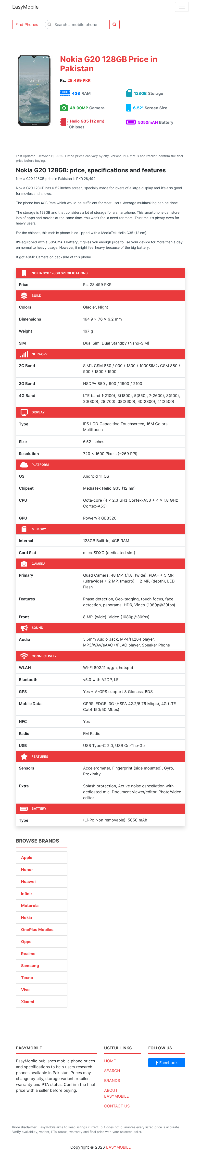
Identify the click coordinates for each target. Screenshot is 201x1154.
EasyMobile (25, 7)
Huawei (28, 881)
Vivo (25, 989)
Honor (27, 869)
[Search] (114, 24)
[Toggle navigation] (182, 7)
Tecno (27, 977)
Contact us (117, 1106)
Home (110, 1060)
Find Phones (26, 24)
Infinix (27, 893)
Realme (28, 953)
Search (112, 1070)
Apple (26, 857)
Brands (112, 1080)
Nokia (26, 917)
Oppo (26, 941)
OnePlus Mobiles (37, 929)
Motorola (29, 905)
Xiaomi (27, 1001)
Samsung (30, 965)
